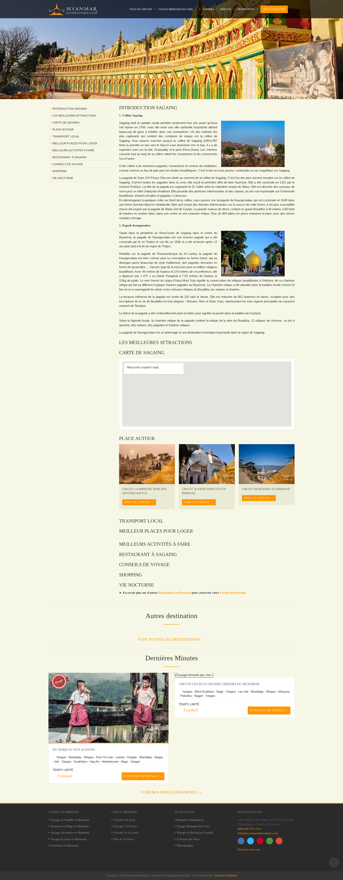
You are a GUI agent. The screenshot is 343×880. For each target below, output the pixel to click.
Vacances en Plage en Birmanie (69, 826)
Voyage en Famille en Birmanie (69, 820)
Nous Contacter (274, 9)
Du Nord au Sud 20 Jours (74, 749)
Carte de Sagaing (66, 122)
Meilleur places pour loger (74, 143)
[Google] (269, 841)
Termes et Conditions (225, 875)
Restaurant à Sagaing (69, 157)
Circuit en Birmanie (233, 592)
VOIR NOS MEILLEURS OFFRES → (171, 792)
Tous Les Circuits (141, 9)
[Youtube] (279, 841)
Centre (189, 64)
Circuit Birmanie (124, 812)
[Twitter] (250, 841)
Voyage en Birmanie (63, 812)
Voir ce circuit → (139, 502)
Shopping (59, 171)
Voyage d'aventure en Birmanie (69, 832)
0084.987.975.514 (249, 828)
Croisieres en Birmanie (64, 845)
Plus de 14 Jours (124, 839)
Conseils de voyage (67, 164)
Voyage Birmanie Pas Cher (175, 9)
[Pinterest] (260, 841)
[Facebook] (241, 841)
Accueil (135, 64)
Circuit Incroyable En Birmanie (266, 489)
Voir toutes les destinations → (171, 639)
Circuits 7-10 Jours (125, 826)
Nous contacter (250, 812)
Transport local (65, 136)
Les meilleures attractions (74, 115)
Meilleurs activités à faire (73, 150)
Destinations (245, 9)
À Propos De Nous (188, 839)
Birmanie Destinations (162, 64)
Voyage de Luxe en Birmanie (68, 839)
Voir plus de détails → (143, 776)
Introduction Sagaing (69, 108)
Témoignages (184, 845)
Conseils (208, 9)
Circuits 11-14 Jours (126, 832)
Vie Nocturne (62, 178)
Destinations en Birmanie (174, 592)
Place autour (63, 129)
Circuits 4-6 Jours (124, 820)
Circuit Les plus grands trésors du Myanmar (219, 684)
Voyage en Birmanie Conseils (194, 832)
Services (225, 9)
